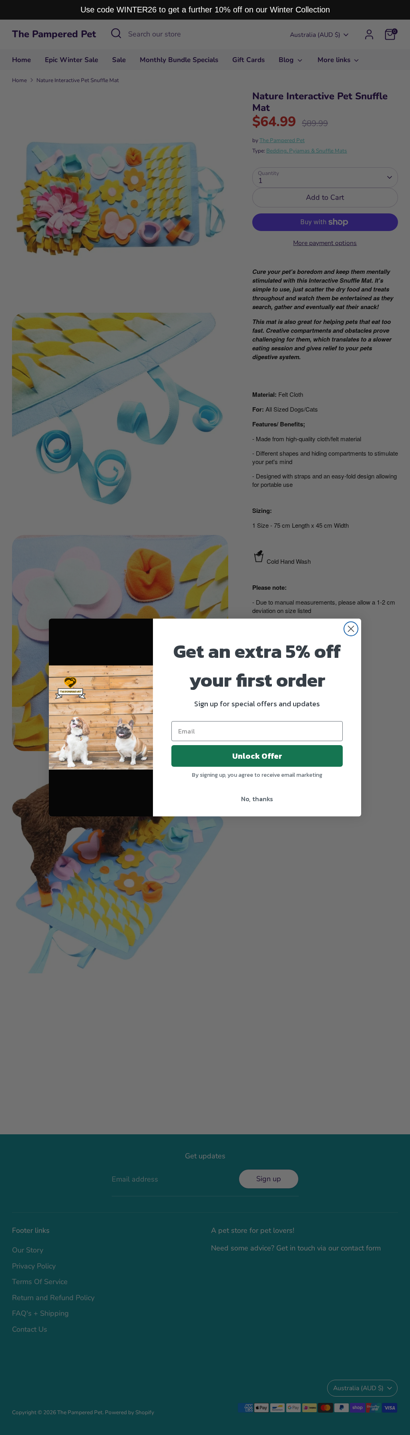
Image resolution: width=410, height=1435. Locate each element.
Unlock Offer (257, 756)
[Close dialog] (351, 629)
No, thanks (257, 799)
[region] (205, 10)
